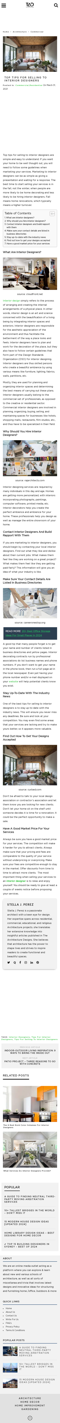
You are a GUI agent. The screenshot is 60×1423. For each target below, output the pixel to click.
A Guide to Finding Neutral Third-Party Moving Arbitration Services (29, 1199)
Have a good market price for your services (28, 244)
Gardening (30, 1409)
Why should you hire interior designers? (26, 221)
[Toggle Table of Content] (50, 213)
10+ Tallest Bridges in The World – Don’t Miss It (36, 1366)
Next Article (30, 1058)
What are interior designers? (20, 218)
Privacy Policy (13, 1327)
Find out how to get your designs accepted (28, 241)
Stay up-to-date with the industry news (26, 237)
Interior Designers (19, 1037)
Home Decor (30, 1402)
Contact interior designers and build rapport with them (28, 226)
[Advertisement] (30, 22)
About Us (10, 1312)
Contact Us (11, 1316)
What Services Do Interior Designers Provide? (27, 1171)
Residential (36, 85)
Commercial (22, 85)
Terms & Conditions (15, 1330)
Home (6, 32)
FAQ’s (9, 1323)
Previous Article (30, 1047)
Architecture (30, 1398)
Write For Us (12, 1320)
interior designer (16, 881)
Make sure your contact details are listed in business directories (28, 232)
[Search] (56, 5)
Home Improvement (30, 1406)
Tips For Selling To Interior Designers (36, 1039)
